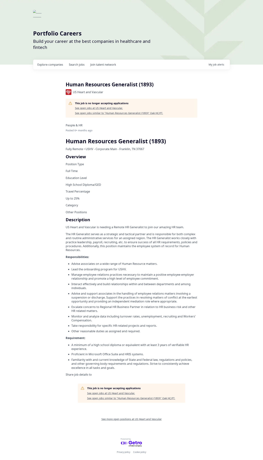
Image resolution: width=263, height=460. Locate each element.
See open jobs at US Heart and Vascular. (99, 108)
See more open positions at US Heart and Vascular (131, 419)
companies (50, 65)
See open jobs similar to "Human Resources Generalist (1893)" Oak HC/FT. (119, 113)
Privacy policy (123, 452)
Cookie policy (139, 452)
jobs (77, 65)
